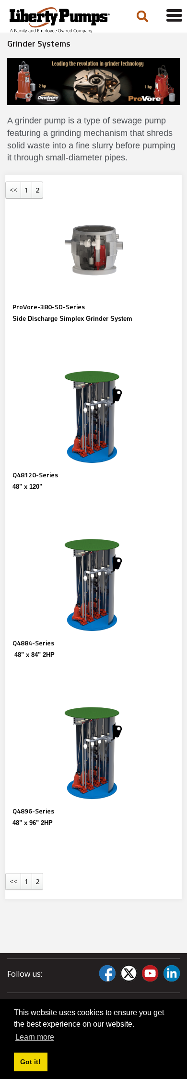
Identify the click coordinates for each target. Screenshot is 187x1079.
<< (13, 189)
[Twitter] (128, 973)
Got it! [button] (30, 1062)
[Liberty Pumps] (62, 20)
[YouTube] (150, 973)
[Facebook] (107, 973)
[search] (142, 17)
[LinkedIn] (171, 973)
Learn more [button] (34, 1037)
